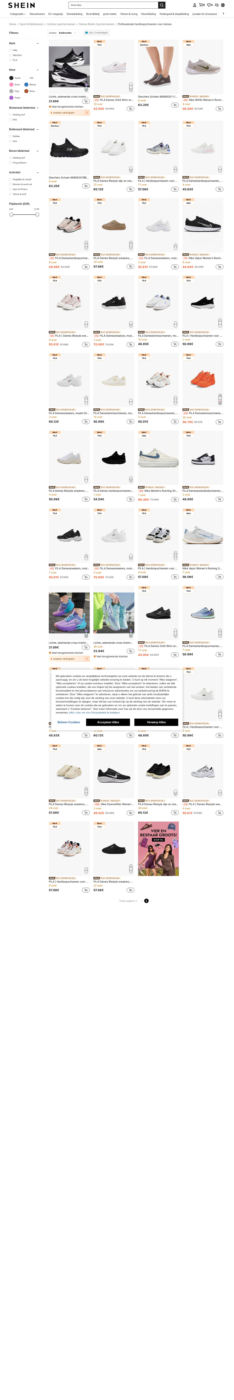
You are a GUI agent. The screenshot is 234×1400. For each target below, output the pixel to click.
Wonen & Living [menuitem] (128, 13)
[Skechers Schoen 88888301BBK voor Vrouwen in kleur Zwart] (69, 148)
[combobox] (63, 33)
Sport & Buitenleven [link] (31, 24)
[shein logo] (21, 5)
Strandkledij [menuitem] (92, 13)
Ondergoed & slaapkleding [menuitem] (174, 13)
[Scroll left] (219, 13)
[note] (66, 106)
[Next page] (151, 901)
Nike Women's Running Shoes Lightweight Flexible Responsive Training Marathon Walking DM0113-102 (159, 490)
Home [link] (12, 24)
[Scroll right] (223, 13)
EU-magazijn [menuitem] (55, 13)
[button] (216, 5)
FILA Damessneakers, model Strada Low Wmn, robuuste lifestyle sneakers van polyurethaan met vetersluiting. (69, 413)
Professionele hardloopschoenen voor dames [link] (144, 24)
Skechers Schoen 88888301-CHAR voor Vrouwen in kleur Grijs (158, 96)
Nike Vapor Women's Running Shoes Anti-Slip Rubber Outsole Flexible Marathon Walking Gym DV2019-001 (203, 258)
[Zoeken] (161, 5)
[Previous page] (142, 901)
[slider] (11, 214)
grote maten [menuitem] (110, 13)
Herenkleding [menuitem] (148, 13)
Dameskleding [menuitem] (74, 13)
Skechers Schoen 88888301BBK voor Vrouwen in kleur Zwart (69, 177)
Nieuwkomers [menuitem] (37, 13)
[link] (202, 5)
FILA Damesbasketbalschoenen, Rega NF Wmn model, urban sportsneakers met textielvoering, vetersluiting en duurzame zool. (202, 490)
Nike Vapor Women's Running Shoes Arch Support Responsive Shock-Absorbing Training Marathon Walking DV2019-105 (202, 568)
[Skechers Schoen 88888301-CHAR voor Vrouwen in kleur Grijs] (158, 67)
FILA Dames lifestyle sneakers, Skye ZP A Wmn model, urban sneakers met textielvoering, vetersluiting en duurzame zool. (69, 490)
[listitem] (69, 77)
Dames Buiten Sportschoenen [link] (96, 24)
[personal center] (195, 5)
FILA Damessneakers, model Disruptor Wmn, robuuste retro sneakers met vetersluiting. (114, 335)
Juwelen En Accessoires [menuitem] (205, 13)
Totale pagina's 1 (128, 901)
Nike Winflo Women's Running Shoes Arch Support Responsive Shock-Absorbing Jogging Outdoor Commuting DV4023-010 (203, 99)
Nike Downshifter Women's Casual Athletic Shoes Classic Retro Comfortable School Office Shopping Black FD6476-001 (114, 804)
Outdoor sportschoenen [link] (61, 24)
